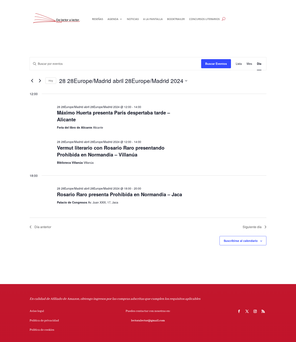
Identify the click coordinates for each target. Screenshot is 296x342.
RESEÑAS (97, 19)
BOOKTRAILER (176, 19)
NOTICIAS (133, 19)
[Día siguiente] (39, 80)
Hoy (51, 80)
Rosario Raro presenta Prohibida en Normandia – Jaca (119, 194)
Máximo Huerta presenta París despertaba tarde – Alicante (113, 116)
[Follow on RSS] (263, 311)
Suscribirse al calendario (241, 241)
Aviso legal (37, 311)
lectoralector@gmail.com (148, 320)
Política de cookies (42, 330)
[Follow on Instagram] (255, 311)
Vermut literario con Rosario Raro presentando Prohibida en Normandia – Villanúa (111, 151)
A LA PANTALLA (153, 19)
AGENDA (113, 19)
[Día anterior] (32, 80)
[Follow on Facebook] (239, 311)
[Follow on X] (247, 311)
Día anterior (42, 227)
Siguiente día (252, 227)
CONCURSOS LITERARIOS (204, 19)
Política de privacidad (44, 320)
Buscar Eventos (216, 64)
